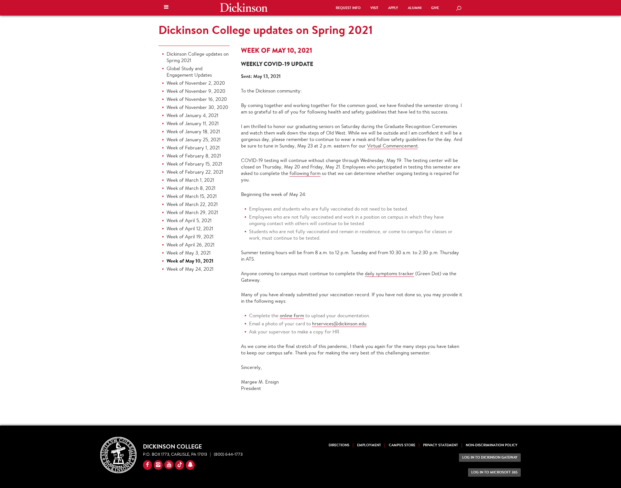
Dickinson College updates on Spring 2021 (265, 30)
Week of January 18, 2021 (193, 131)
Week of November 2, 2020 (196, 83)
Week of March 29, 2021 (192, 212)
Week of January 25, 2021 (194, 139)
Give (435, 7)
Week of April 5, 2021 (189, 220)
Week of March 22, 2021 (192, 204)
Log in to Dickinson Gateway (490, 457)
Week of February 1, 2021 (193, 148)
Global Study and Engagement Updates (189, 71)
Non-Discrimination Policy (492, 445)
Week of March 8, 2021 (191, 188)
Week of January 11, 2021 (193, 123)
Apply (393, 7)
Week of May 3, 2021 (189, 253)
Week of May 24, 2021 (190, 269)
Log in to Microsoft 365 (494, 472)
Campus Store (402, 445)
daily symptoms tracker (389, 273)
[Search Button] (458, 9)
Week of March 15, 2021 (192, 196)
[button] (166, 8)
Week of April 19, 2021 (190, 236)
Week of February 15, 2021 (194, 164)
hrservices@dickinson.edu (339, 323)
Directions (339, 445)
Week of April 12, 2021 (190, 228)
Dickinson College (244, 7)
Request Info (348, 7)
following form (305, 173)
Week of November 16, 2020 (197, 99)
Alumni (414, 7)
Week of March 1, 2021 (190, 180)
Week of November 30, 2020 (197, 107)
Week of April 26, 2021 (190, 245)
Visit (374, 7)
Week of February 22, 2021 (195, 172)
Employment (369, 445)
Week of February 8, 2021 (194, 156)
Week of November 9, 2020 (196, 91)
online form (292, 315)
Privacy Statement (440, 445)
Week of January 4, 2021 (192, 115)
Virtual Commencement (392, 146)
